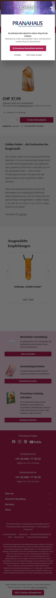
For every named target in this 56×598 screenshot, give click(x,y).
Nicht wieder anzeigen (34, 55)
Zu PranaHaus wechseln (28, 48)
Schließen (17, 55)
